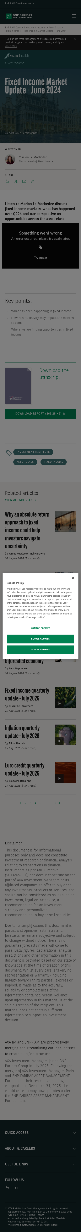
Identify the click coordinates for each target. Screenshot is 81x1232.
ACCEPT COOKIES (40, 649)
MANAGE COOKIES (40, 628)
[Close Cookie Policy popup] (73, 577)
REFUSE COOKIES (40, 638)
